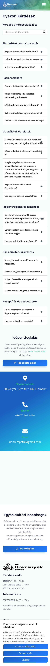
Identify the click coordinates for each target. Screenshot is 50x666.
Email (25, 437)
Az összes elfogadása (25, 646)
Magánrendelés (25, 384)
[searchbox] (25, 32)
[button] (25, 51)
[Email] (25, 431)
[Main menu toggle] (43, 4)
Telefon (25, 410)
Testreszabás (25, 653)
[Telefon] (25, 404)
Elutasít (25, 659)
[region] (25, 643)
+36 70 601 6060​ (37, 351)
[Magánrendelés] (25, 378)
